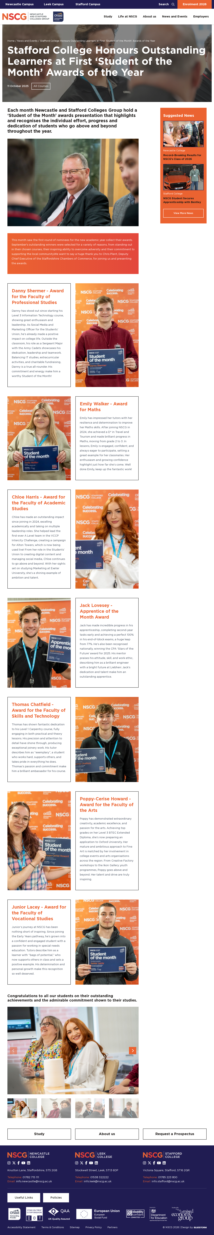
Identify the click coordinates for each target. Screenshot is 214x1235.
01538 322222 (99, 1177)
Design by (187, 1227)
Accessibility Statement (21, 1227)
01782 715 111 (31, 1177)
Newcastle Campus (19, 4)
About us (149, 16)
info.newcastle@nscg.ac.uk (34, 1181)
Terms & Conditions (52, 1227)
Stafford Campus (88, 4)
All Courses (40, 86)
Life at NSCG (127, 16)
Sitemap (75, 1227)
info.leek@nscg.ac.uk (97, 1181)
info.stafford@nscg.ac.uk (168, 1181)
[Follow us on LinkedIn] (28, 1163)
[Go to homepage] (32, 17)
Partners (112, 1227)
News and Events (174, 16)
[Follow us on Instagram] (8, 1163)
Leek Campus (54, 4)
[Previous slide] (13, 1050)
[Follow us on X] (14, 1163)
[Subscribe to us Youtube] (23, 1163)
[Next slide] (132, 1050)
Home (11, 41)
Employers (201, 16)
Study (108, 16)
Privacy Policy (93, 1227)
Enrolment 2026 (195, 4)
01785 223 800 (167, 1177)
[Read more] (14, 1214)
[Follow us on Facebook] (18, 1163)
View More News (183, 213)
